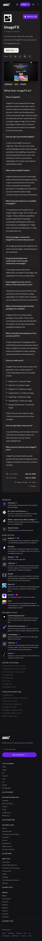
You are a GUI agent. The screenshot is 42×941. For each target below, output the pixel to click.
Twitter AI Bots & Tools (9, 701)
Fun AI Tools (6, 681)
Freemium (8, 84)
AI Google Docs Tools (9, 707)
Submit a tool (15, 936)
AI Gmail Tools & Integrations (11, 704)
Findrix (4, 874)
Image (4, 770)
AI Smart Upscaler (8, 849)
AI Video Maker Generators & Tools (14, 666)
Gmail (4, 809)
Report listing (22, 482)
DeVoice (5, 883)
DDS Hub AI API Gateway (11, 868)
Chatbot (5, 776)
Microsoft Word (7, 803)
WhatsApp (5, 816)
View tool (10, 50)
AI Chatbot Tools (7, 675)
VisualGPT (5, 837)
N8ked (4, 896)
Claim (34, 482)
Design (23, 84)
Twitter (4, 806)
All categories (7, 792)
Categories (11, 933)
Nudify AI (5, 908)
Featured (19, 933)
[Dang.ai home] (6, 4)
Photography (6, 788)
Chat (3, 779)
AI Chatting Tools (7, 678)
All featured (7, 853)
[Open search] (17, 4)
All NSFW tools (7, 921)
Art (16, 84)
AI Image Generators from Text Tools (14, 669)
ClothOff (5, 902)
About (4, 933)
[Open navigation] (38, 4)
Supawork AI (6, 843)
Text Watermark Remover (10, 880)
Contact (23, 936)
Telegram (5, 800)
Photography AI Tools (9, 687)
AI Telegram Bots (7, 695)
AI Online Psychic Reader (10, 834)
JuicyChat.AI (6, 899)
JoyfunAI (5, 914)
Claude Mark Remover (9, 865)
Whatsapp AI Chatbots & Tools (12, 710)
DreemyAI (5, 917)
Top (30, 933)
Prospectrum (6, 871)
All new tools (7, 887)
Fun (3, 782)
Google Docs (6, 812)
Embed (33, 486)
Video (4, 767)
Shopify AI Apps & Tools (10, 716)
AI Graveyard (6, 936)
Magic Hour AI (7, 846)
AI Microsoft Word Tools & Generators (15, 698)
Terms (30, 936)
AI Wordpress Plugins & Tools (12, 713)
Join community (18, 755)
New (25, 933)
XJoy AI (4, 840)
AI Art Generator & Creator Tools (13, 672)
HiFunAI (5, 911)
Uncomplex (6, 862)
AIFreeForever (7, 831)
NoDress (5, 905)
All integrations (8, 820)
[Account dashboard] (33, 4)
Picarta (4, 828)
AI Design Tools (7, 684)
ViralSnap (5, 877)
